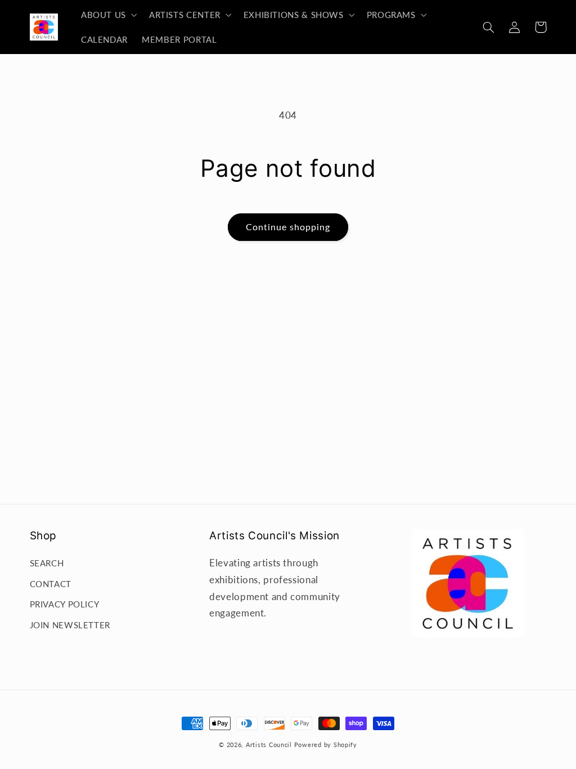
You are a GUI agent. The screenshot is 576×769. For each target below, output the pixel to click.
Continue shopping (288, 226)
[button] (108, 14)
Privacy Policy (65, 604)
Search (47, 563)
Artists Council (269, 744)
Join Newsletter (70, 625)
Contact (50, 584)
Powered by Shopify (325, 744)
